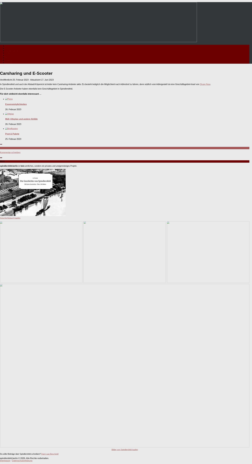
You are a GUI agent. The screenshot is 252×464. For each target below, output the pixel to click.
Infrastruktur (10, 48)
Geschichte (10, 55)
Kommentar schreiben (10, 152)
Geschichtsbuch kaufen (10, 218)
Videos (8, 60)
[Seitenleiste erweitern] (1, 144)
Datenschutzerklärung (22, 461)
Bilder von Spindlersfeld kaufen (125, 449)
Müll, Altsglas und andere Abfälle (21, 119)
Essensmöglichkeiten (16, 104)
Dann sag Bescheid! (50, 454)
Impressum (5, 461)
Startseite (9, 46)
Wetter (8, 53)
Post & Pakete (12, 134)
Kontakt (8, 62)
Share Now (205, 84)
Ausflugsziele (11, 50)
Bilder (8, 58)
